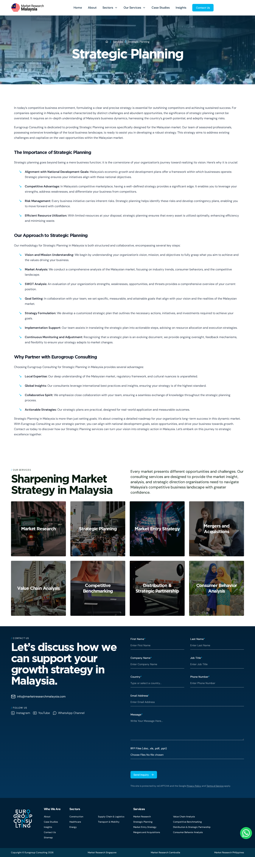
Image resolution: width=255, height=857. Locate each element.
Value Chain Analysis (184, 816)
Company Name (141, 658)
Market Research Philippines (229, 852)
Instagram (23, 713)
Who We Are (52, 809)
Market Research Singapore (102, 852)
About (92, 8)
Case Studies (161, 8)
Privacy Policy (194, 785)
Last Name (197, 639)
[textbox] (187, 728)
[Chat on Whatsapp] (246, 833)
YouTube (44, 713)
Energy (73, 827)
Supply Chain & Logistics (111, 816)
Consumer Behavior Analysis (188, 832)
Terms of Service (215, 785)
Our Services (132, 8)
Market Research (142, 816)
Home (78, 8)
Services (118, 41)
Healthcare (75, 821)
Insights (181, 8)
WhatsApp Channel (71, 713)
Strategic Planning (143, 821)
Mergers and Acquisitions (146, 832)
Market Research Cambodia (165, 852)
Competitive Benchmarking (187, 821)
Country (136, 676)
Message (136, 714)
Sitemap (48, 837)
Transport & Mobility (108, 821)
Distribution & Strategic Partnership (192, 827)
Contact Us (203, 7)
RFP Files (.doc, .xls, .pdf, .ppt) (148, 748)
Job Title (196, 658)
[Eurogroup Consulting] (27, 7)
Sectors (107, 8)
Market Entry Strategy (144, 827)
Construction (76, 816)
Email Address (139, 695)
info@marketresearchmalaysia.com (41, 696)
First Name (137, 639)
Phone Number (200, 676)
